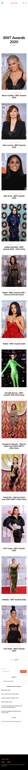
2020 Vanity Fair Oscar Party (10, 694)
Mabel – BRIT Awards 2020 (14, 344)
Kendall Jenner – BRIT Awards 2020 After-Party (14, 394)
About (9, 762)
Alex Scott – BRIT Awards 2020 (14, 197)
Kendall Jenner (18, 390)
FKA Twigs (18, 545)
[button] (26, 3)
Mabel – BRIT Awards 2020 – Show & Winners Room (14, 294)
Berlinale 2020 (5, 690)
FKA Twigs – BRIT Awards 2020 (14, 549)
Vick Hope (18, 645)
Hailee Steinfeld (18, 244)
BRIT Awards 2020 (18, 92)
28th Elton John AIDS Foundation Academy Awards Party (11, 706)
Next (16, 659)
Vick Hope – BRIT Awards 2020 (14, 650)
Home (3, 762)
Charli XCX (18, 494)
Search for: (4, 668)
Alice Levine (9, 142)
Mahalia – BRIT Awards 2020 (14, 600)
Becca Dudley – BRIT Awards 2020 (14, 96)
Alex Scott (9, 193)
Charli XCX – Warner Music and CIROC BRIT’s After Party (14, 498)
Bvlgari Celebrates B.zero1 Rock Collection (11, 712)
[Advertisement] (14, 20)
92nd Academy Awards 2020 (9, 698)
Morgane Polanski (18, 441)
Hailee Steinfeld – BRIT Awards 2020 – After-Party (14, 248)
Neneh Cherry (20, 340)
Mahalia (18, 596)
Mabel (18, 289)
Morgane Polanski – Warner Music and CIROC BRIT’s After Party (14, 446)
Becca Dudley (9, 92)
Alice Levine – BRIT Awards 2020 (14, 146)
